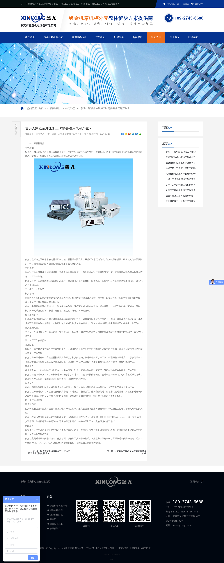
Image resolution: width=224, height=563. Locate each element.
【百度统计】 (122, 548)
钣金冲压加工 (31, 152)
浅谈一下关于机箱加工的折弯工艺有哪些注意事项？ (181, 180)
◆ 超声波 (51, 519)
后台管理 (101, 548)
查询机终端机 (79, 37)
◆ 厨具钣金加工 (55, 524)
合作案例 (137, 37)
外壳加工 (107, 4)
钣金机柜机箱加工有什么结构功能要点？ (181, 164)
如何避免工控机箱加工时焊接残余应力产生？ (131, 452)
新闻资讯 (156, 37)
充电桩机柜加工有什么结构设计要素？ (181, 175)
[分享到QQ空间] (126, 134)
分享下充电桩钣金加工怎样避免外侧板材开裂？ (181, 191)
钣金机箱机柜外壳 (53, 37)
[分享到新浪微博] (129, 134)
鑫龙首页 (30, 37)
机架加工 (96, 4)
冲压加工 (64, 4)
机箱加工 (75, 4)
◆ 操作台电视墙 (55, 510)
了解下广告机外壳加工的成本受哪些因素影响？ (181, 158)
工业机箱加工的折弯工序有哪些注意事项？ (181, 202)
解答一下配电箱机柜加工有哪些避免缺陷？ (181, 153)
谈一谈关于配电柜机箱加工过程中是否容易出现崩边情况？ (49, 452)
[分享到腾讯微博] (133, 134)
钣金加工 (53, 4)
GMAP (90, 548)
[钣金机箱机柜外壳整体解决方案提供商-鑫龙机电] (38, 19)
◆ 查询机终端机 (55, 515)
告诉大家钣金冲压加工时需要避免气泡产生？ (105, 108)
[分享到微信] (140, 134)
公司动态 (70, 108)
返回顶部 (194, 481)
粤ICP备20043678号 (140, 548)
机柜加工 (85, 4)
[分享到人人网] (136, 134)
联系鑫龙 (193, 37)
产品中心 (100, 37)
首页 (41, 108)
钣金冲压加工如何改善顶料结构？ (179, 197)
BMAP (79, 548)
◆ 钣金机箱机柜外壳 (57, 506)
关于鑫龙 (175, 37)
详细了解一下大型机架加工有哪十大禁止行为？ (181, 169)
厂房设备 (119, 37)
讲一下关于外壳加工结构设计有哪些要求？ (181, 186)
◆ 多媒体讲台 (53, 528)
